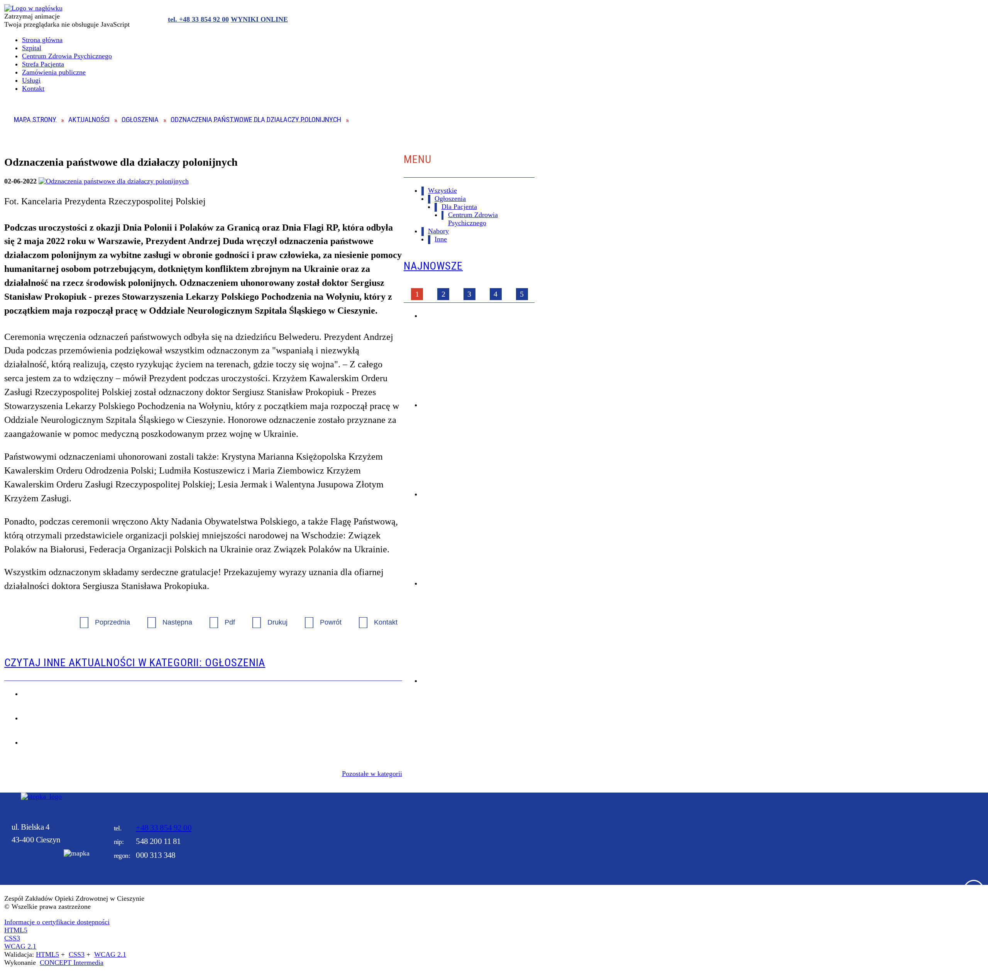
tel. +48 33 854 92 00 (198, 19)
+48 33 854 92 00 (163, 827)
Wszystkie (442, 190)
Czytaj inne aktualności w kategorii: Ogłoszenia (134, 662)
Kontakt (374, 617)
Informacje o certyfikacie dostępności (57, 922)
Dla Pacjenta (459, 206)
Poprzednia (100, 617)
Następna (165, 617)
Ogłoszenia (450, 198)
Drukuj (266, 617)
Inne (441, 239)
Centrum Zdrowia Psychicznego (473, 219)
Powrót (319, 617)
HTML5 (15, 930)
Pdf (218, 617)
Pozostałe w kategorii (372, 773)
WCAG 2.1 (20, 946)
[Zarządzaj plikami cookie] (974, 890)
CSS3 (12, 938)
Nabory (438, 231)
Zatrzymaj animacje (32, 16)
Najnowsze (433, 266)
